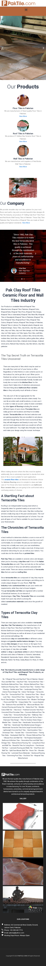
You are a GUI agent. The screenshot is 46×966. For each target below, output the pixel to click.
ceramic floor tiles (11, 480)
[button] (26, 9)
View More (23, 116)
